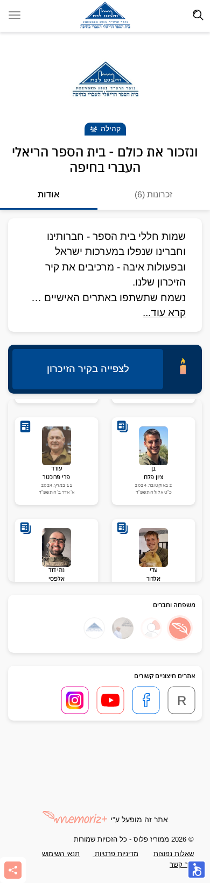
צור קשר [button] (182, 864)
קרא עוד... (164, 312)
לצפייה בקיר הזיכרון (88, 369)
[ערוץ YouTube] (110, 700)
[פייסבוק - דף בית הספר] (146, 700)
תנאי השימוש (61, 854)
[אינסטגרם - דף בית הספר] (75, 700)
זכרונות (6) (153, 194)
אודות (49, 194)
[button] (180, 628)
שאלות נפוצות (173, 854)
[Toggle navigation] (198, 15)
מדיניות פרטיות (115, 854)
